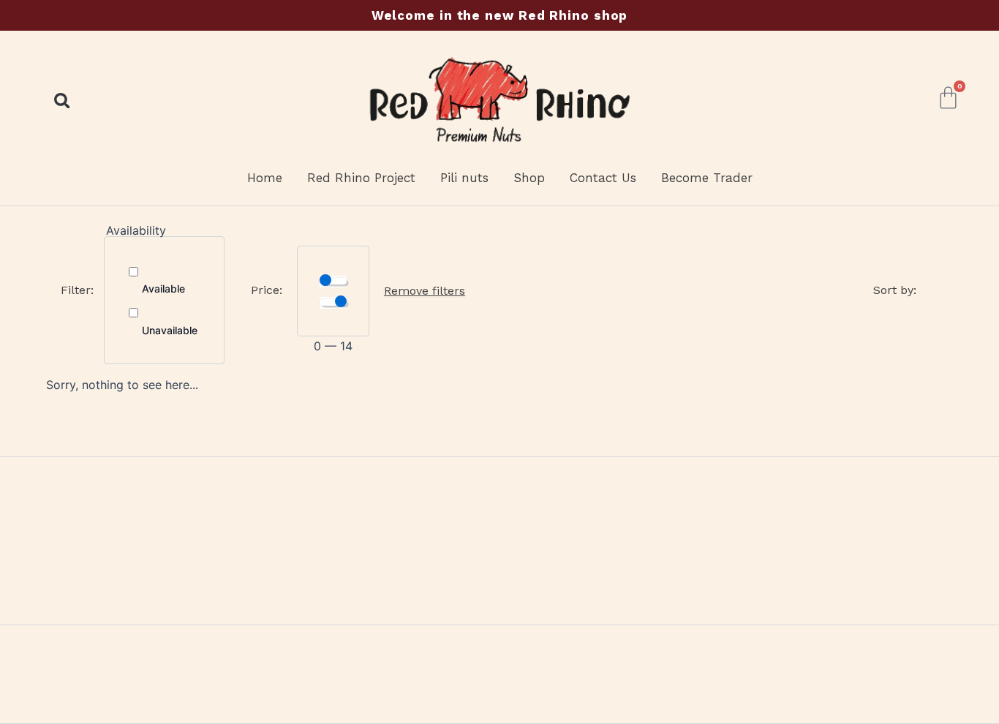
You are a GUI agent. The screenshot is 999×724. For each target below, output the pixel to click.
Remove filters (424, 291)
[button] (62, 100)
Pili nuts (464, 177)
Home (264, 177)
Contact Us (603, 177)
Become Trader (707, 177)
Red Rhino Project (361, 177)
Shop (529, 177)
